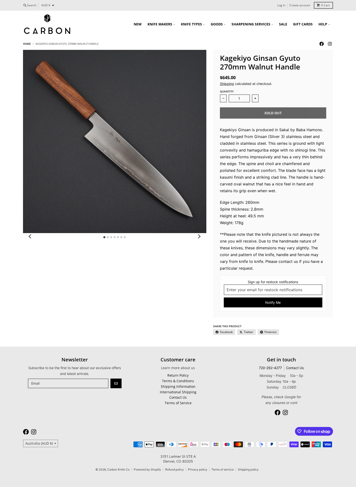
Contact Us (295, 368)
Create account (299, 5)
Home (27, 44)
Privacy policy (197, 469)
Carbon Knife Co (118, 469)
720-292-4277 (270, 368)
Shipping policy (248, 469)
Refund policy (174, 469)
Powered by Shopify (147, 469)
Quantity (227, 91)
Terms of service (222, 469)
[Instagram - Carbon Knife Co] (330, 44)
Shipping (227, 84)
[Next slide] (199, 236)
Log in (281, 5)
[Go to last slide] (30, 236)
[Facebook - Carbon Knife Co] (321, 44)
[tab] (104, 237)
